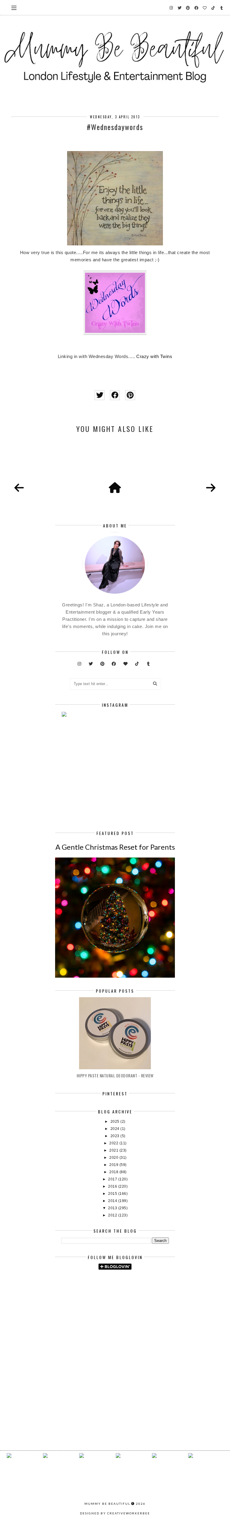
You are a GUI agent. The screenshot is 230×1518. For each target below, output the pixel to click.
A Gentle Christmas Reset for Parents (115, 846)
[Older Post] (211, 488)
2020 (114, 1157)
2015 (113, 1194)
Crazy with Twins (154, 356)
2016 (113, 1186)
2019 (114, 1165)
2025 (116, 1121)
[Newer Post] (19, 488)
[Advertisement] (145, 1325)
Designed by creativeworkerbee (115, 1513)
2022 (114, 1143)
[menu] (13, 7)
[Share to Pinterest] (130, 395)
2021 (114, 1150)
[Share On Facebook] (115, 395)
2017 (113, 1179)
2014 (113, 1201)
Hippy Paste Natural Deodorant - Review (115, 1075)
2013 (113, 1208)
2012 (113, 1215)
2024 (116, 1129)
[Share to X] (99, 395)
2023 (116, 1136)
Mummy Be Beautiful (107, 1503)
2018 (114, 1172)
